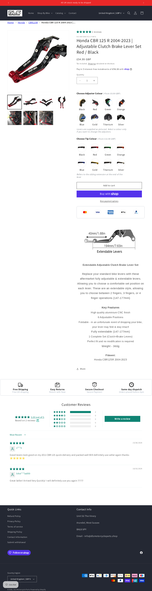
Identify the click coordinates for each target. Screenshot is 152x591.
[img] (17, 443)
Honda (21, 22)
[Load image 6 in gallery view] (30, 118)
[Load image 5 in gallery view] (14, 118)
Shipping (92, 63)
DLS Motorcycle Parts (22, 589)
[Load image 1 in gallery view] (14, 102)
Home (10, 22)
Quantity (80, 74)
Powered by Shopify (38, 589)
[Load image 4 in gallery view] (62, 102)
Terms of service (15, 526)
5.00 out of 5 (37, 417)
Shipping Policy (14, 532)
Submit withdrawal (16, 542)
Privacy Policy (13, 521)
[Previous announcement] (8, 3)
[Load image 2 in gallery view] (30, 102)
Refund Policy (14, 516)
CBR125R (33, 22)
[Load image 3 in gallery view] (46, 102)
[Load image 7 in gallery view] (46, 118)
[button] (45, 13)
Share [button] (83, 368)
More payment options (109, 201)
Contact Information (17, 537)
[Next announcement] (143, 3)
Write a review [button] (122, 418)
